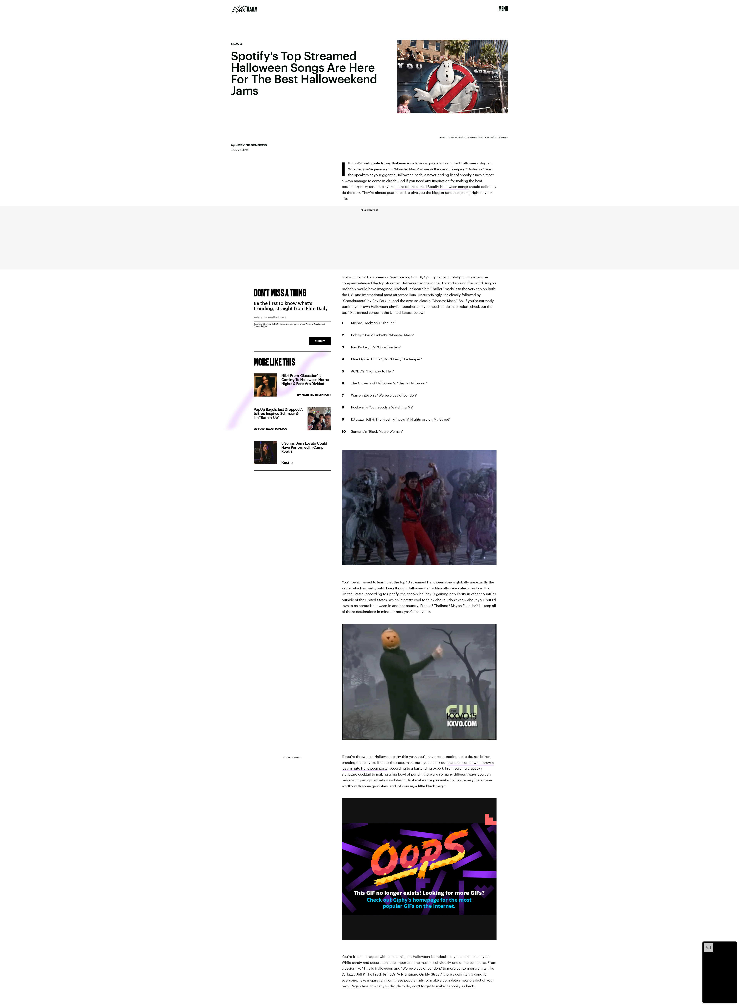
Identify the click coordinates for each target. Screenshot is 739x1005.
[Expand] (707, 945)
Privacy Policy (260, 326)
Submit (320, 341)
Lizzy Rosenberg (251, 145)
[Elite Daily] (244, 9)
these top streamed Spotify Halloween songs (432, 186)
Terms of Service (313, 324)
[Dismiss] (733, 945)
